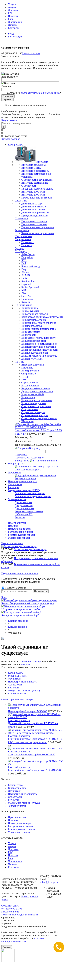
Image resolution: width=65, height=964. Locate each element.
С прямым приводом (33, 412)
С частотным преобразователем (39, 418)
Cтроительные (29, 382)
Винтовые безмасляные (34, 182)
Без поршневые (30, 385)
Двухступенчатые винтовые (37, 391)
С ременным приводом (34, 415)
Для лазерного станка (33, 319)
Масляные (27, 367)
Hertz (24, 278)
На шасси (26, 245)
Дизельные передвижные (35, 212)
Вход (11, 33)
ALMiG (25, 275)
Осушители (14, 678)
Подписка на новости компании (19, 573)
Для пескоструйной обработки (38, 346)
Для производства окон (34, 352)
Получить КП (22, 457)
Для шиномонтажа (31, 358)
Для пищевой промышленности (39, 349)
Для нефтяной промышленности (39, 343)
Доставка (13, 10)
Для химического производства (39, 355)
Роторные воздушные (33, 403)
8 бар (24, 379)
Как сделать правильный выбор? (20, 615)
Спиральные (28, 373)
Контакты (13, 28)
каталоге (25, 664)
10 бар (24, 376)
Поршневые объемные (34, 224)
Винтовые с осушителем (35, 170)
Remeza (25, 302)
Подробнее (21, 454)
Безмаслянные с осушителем (37, 233)
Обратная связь (10, 905)
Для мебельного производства (38, 328)
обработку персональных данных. (40, 92)
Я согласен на (33, 92)
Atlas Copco (27, 254)
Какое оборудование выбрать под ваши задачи (27, 603)
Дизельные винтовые (33, 206)
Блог (10, 19)
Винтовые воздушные (33, 164)
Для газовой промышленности (38, 337)
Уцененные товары (19, 537)
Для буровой (28, 334)
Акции (12, 7)
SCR (23, 260)
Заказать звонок (31, 53)
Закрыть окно (9, 120)
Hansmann (27, 299)
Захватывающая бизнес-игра (30, 549)
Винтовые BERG (31, 167)
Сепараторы (15, 684)
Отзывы (12, 25)
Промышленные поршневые (37, 227)
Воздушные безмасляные (35, 388)
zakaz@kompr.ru (49, 882)
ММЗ (24, 290)
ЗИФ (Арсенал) (30, 287)
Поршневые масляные (34, 221)
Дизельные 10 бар (31, 203)
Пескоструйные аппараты (22, 681)
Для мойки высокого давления (38, 322)
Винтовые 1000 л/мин (33, 191)
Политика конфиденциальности (19, 914)
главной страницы (31, 661)
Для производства (31, 325)
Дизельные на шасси (33, 209)
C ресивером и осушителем (36, 179)
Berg (23, 269)
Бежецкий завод (30, 266)
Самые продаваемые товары (17, 699)
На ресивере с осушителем (36, 400)
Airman (25, 272)
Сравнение (37, 457)
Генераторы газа (17, 675)
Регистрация (15, 36)
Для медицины (29, 308)
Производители (17, 522)
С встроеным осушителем (36, 406)
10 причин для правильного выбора (21, 609)
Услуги (12, 4)
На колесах (27, 242)
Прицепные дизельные (34, 215)
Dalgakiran (27, 257)
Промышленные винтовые (36, 197)
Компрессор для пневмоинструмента (42, 316)
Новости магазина (15, 587)
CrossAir (26, 296)
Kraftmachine (28, 281)
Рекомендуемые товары (21, 534)
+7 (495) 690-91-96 (11, 908)
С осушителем (29, 409)
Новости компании (12, 543)
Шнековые (27, 421)
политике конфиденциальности (22, 939)
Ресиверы (13, 687)
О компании (15, 22)
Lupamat (26, 284)
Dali (23, 263)
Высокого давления (32, 364)
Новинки (13, 525)
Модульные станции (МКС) (24, 690)
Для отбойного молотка (34, 313)
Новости (13, 16)
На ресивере (28, 397)
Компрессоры (16, 672)
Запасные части (17, 693)
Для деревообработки (33, 340)
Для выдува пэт (30, 311)
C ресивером (28, 185)
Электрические (30, 370)
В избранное (22, 460)
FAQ (10, 13)
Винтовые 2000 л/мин (33, 194)
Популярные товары (19, 528)
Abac (24, 293)
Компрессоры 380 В (32, 394)
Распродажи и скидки (20, 531)
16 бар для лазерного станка (37, 188)
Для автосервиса (30, 331)
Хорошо (6, 947)
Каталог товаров (10, 139)
